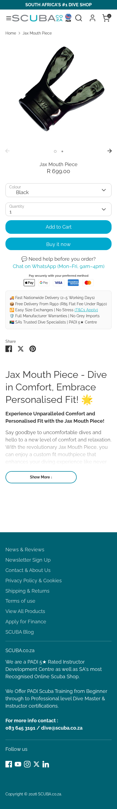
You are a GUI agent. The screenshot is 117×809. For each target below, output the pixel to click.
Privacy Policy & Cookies (33, 580)
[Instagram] (27, 764)
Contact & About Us (28, 570)
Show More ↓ (41, 477)
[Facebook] (8, 764)
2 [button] (62, 151)
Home (10, 33)
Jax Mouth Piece (37, 33)
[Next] (110, 151)
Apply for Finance (25, 621)
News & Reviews (24, 549)
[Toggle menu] (6, 18)
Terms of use (20, 601)
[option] (58, 93)
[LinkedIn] (45, 764)
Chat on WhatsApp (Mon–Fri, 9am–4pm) (58, 266)
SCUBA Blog (19, 632)
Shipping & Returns (27, 591)
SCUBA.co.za (49, 794)
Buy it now (58, 244)
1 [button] (55, 151)
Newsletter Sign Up (28, 560)
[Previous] (7, 151)
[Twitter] (36, 764)
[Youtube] (18, 764)
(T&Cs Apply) (86, 310)
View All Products (25, 611)
